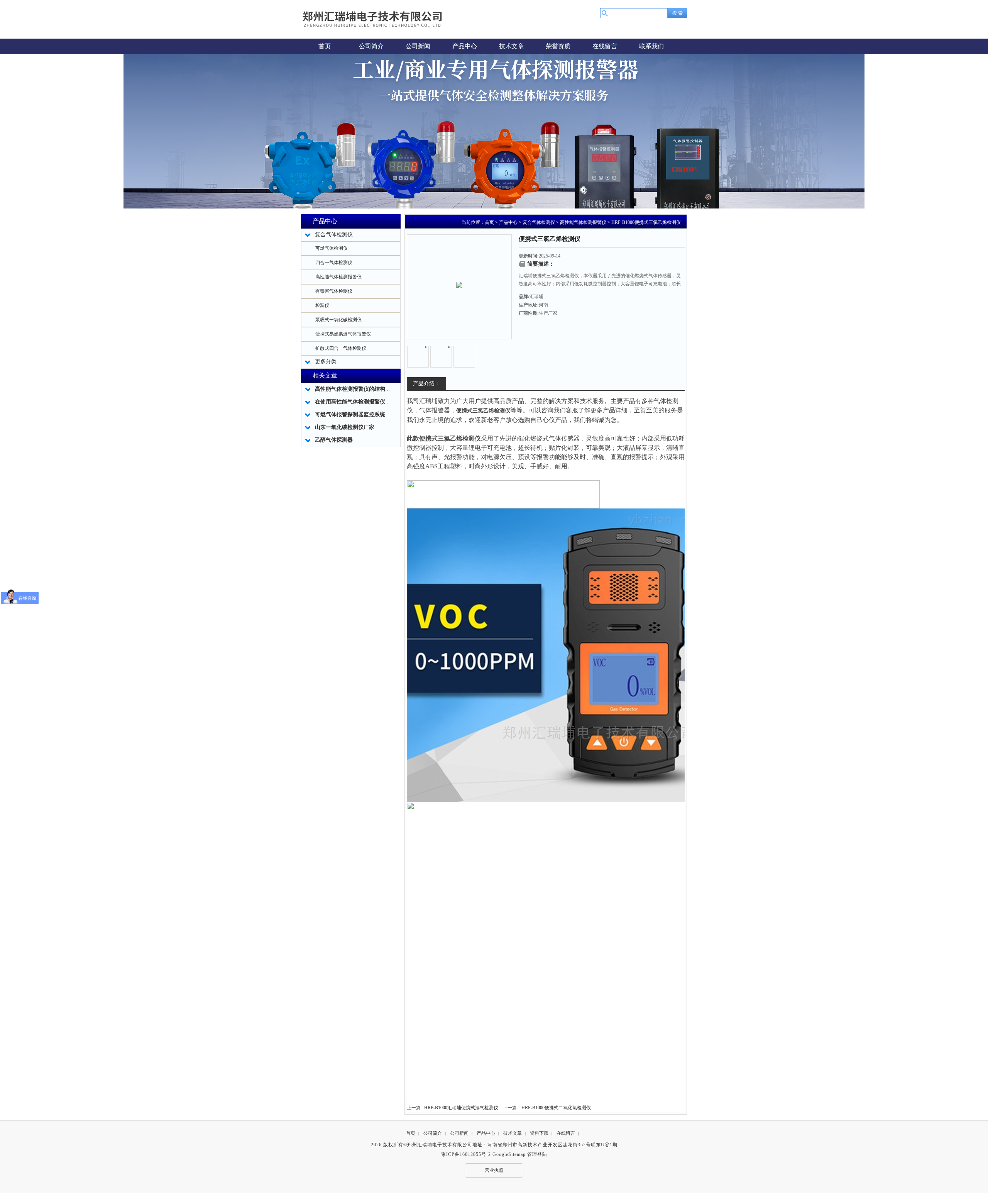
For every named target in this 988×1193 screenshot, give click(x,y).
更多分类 (326, 361)
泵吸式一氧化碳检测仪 (338, 319)
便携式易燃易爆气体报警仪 (343, 334)
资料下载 (539, 1133)
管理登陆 (537, 1154)
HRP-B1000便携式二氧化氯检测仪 (556, 1107)
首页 (489, 222)
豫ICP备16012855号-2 (466, 1154)
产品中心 (508, 222)
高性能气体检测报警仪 (338, 277)
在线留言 (566, 1133)
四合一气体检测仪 (333, 262)
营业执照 (494, 1170)
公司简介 (432, 1133)
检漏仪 (322, 305)
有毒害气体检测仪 (333, 291)
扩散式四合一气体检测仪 (340, 348)
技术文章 (512, 1133)
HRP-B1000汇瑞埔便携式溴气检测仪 (461, 1107)
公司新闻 (459, 1133)
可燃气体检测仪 (331, 248)
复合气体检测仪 (539, 222)
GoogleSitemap (509, 1154)
